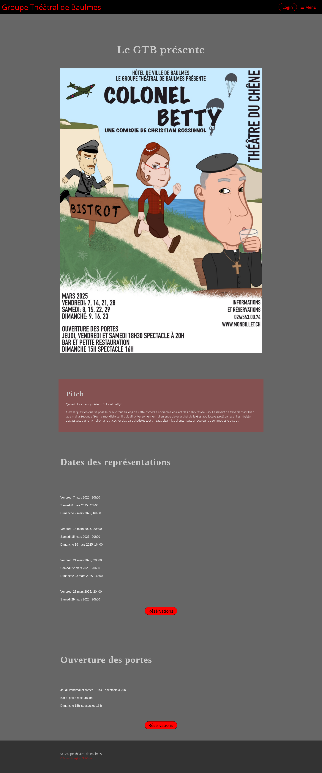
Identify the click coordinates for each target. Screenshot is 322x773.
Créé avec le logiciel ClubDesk (76, 758)
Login (287, 7)
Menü (310, 7)
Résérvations (161, 611)
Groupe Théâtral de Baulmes (51, 7)
